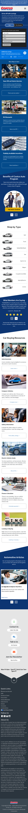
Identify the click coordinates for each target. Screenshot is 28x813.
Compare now (13, 402)
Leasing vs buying (14, 539)
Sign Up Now (14, 660)
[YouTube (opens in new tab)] (9, 716)
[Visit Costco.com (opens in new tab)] (14, 802)
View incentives (13, 165)
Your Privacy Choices (8, 710)
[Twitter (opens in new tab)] (5, 716)
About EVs (14, 471)
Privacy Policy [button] (15, 3)
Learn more (14, 368)
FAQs (2, 693)
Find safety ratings (14, 435)
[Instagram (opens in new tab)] (7, 716)
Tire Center (3, 705)
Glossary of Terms (5, 695)
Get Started (14, 645)
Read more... (5, 597)
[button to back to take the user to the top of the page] (14, 680)
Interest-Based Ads (5, 699)
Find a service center (13, 93)
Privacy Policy (4, 697)
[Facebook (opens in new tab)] (2, 716)
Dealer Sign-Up (4, 701)
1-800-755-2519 (14, 630)
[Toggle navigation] (25, 8)
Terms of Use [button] (8, 3)
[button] (11, 214)
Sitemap (3, 703)
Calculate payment (14, 506)
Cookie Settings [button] (4, 708)
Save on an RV (14, 129)
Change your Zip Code (6, 691)
